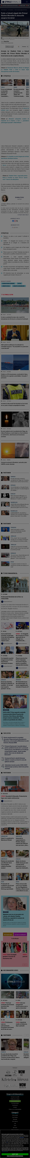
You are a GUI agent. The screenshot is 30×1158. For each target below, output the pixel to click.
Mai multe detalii (22, 1137)
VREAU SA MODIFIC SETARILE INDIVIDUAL (15, 1155)
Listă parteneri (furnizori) (5, 1151)
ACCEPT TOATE (15, 1154)
